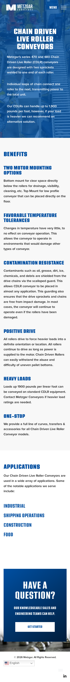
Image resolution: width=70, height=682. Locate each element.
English (14, 663)
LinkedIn (64, 676)
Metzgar (19, 7)
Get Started (35, 627)
